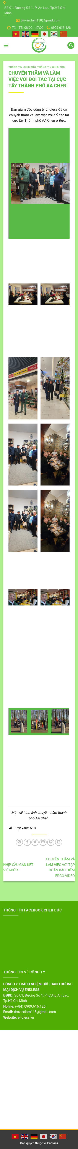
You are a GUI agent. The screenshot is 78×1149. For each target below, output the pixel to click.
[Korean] (54, 33)
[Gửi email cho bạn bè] (43, 842)
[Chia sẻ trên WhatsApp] (19, 842)
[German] (35, 33)
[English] (25, 33)
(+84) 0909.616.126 (30, 1006)
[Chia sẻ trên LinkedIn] (58, 842)
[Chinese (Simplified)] (63, 33)
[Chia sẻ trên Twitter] (35, 842)
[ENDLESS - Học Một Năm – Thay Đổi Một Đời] (39, 45)
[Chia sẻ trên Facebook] (27, 842)
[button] (5, 45)
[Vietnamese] (16, 33)
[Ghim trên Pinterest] (50, 842)
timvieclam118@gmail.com (35, 1012)
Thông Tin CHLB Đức (22, 67)
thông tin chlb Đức (51, 67)
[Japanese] (44, 33)
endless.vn (26, 1017)
